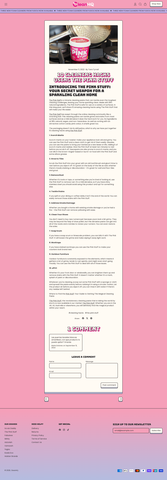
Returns (35, 432)
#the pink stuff (91, 313)
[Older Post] (46, 399)
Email (51, 371)
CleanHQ (14, 470)
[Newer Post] (120, 399)
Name (51, 361)
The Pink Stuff (55, 100)
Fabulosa (9, 435)
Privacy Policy (38, 435)
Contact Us (37, 442)
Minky (7, 438)
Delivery (35, 428)
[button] (140, 4)
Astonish (8, 442)
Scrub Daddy (10, 428)
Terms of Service (39, 438)
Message (89, 361)
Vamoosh (9, 445)
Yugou (7, 449)
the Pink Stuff (76, 130)
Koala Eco (9, 453)
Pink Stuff (70, 294)
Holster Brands (11, 456)
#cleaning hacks (76, 313)
